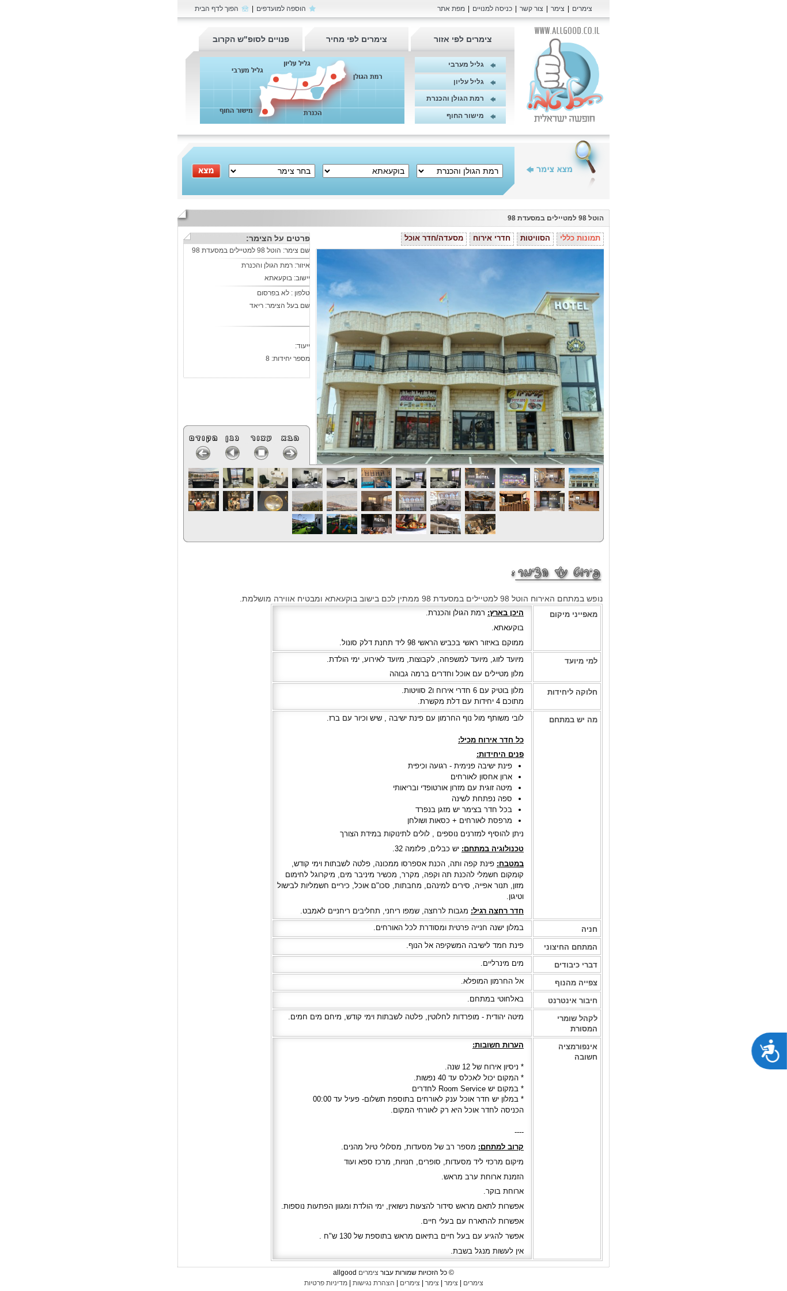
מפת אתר (451, 9)
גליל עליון (468, 82)
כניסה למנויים (492, 9)
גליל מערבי (466, 64)
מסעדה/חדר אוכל (433, 238)
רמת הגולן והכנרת (455, 98)
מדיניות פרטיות (325, 1283)
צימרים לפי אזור (463, 39)
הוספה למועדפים (281, 9)
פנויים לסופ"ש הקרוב (251, 39)
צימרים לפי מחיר (356, 39)
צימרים (582, 9)
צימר (558, 9)
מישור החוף (465, 116)
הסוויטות (535, 238)
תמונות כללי (580, 238)
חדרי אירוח (491, 238)
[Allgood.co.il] (565, 74)
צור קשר (531, 9)
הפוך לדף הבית (217, 9)
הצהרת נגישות (374, 1283)
